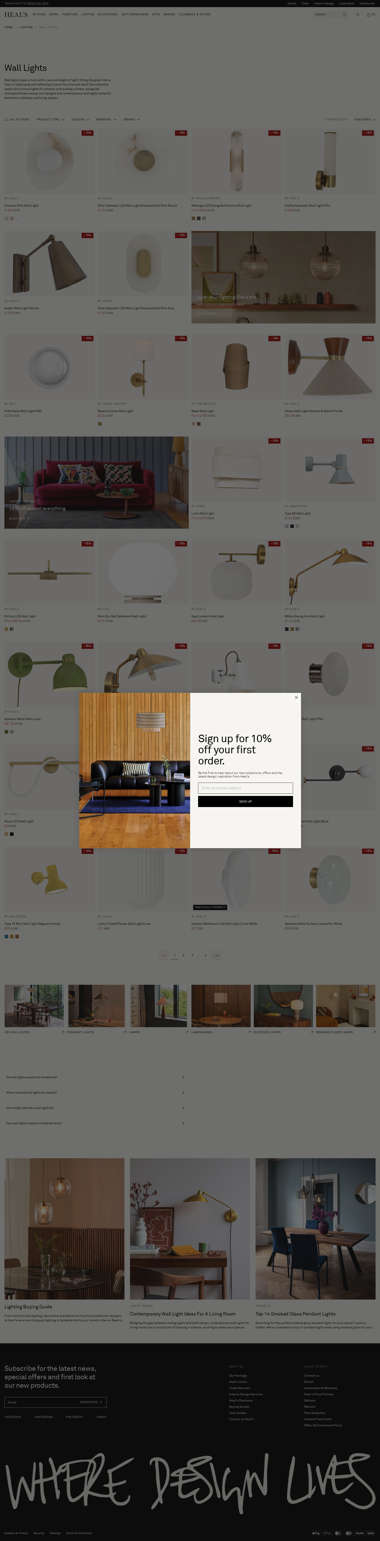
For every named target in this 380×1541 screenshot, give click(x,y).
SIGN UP (245, 801)
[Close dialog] (296, 697)
